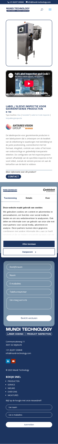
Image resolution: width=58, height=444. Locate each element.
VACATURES (13, 395)
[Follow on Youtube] (13, 361)
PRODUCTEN (13, 381)
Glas (19, 115)
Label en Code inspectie (40, 115)
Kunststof (26, 115)
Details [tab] (29, 198)
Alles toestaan (29, 244)
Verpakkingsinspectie (14, 118)
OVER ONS (12, 391)
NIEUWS (11, 388)
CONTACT (13, 176)
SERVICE (11, 384)
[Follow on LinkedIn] (8, 361)
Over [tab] (47, 198)
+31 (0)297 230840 (16, 2)
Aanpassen (27, 252)
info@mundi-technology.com (18, 353)
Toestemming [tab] (10, 198)
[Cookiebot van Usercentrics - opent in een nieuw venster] (43, 190)
